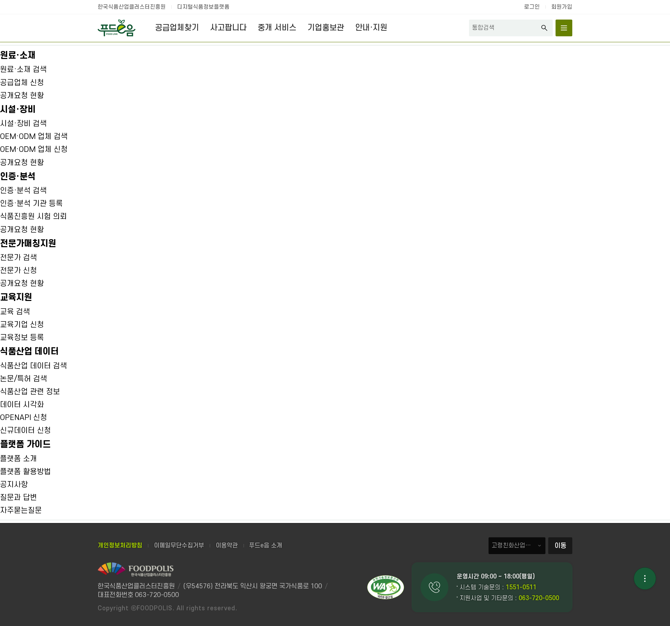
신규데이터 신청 (25, 430)
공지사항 (14, 484)
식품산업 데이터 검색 (33, 366)
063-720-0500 (539, 598)
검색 (544, 28)
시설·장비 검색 (23, 123)
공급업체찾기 (177, 27)
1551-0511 (521, 587)
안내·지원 (371, 27)
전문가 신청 (18, 270)
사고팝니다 (228, 27)
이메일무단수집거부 (179, 545)
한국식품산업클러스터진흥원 (132, 7)
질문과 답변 (18, 497)
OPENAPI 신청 (23, 417)
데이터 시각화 (22, 404)
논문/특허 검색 (23, 379)
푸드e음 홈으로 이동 (116, 28)
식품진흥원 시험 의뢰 (33, 216)
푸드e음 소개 (265, 545)
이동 (560, 545)
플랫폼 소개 (18, 459)
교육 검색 (15, 312)
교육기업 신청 (22, 325)
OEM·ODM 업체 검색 (34, 136)
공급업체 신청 (22, 83)
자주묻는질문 (21, 510)
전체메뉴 (564, 28)
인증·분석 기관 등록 (31, 203)
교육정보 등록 (22, 337)
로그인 (532, 7)
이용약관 (227, 545)
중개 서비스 (277, 27)
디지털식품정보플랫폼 (203, 7)
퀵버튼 (645, 578)
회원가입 (561, 7)
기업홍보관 (325, 27)
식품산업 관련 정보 (30, 392)
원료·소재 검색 (23, 69)
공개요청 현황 (22, 95)
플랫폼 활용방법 (25, 471)
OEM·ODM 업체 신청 (34, 149)
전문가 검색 (18, 257)
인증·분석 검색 (23, 190)
